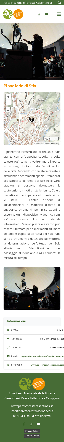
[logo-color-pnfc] (13, 14)
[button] (59, 2)
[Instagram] (39, 14)
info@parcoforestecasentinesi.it (32, 411)
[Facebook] (32, 14)
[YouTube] (46, 14)
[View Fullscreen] (8, 109)
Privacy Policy (32, 431)
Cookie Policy (32, 435)
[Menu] (59, 14)
